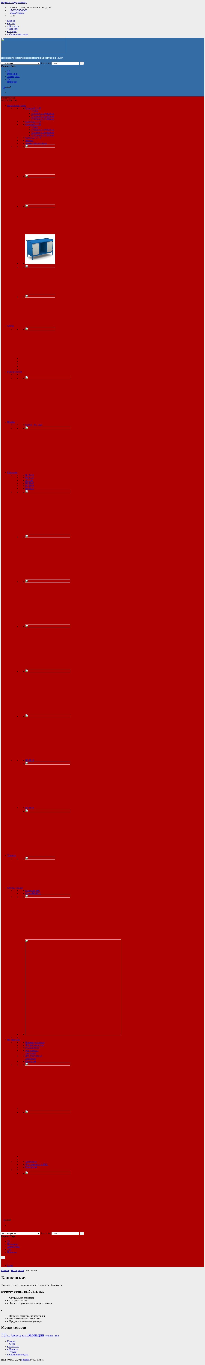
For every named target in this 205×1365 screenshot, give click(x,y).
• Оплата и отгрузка (17, 34)
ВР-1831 (29, 488)
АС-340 (29, 480)
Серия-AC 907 (32, 890)
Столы (10, 326)
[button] (9, 100)
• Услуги (12, 31)
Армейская (30, 1161)
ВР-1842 (29, 483)
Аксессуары (13, 76)
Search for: (46, 63)
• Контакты (13, 26)
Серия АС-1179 (33, 137)
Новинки (12, 82)
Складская (30, 1061)
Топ (9, 79)
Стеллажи (12, 472)
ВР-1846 (29, 807)
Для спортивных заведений (33, 1057)
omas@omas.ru (17, 13)
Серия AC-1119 (33, 121)
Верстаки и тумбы (16, 105)
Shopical (25, 1359)
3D (8, 71)
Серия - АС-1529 (33, 424)
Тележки (11, 855)
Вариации (12, 73)
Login (10, 1265)
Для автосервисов (34, 1045)
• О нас (11, 23)
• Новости (12, 29)
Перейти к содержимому (14, 2)
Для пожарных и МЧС (36, 1164)
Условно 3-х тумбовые (42, 116)
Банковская (31, 1167)
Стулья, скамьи (15, 888)
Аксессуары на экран (36, 143)
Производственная (34, 1042)
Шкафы (11, 422)
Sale (8, 1336)
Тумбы (34, 111)
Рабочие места (14, 372)
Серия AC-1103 (33, 108)
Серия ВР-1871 (33, 893)
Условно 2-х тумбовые (42, 113)
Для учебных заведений (32, 1051)
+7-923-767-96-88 (18, 10)
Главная (11, 20)
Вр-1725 (29, 477)
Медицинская (32, 1047)
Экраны (29, 140)
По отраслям (13, 1039)
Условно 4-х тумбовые (42, 119)
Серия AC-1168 (33, 124)
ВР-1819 (29, 760)
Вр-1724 (29, 475)
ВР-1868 (29, 485)
